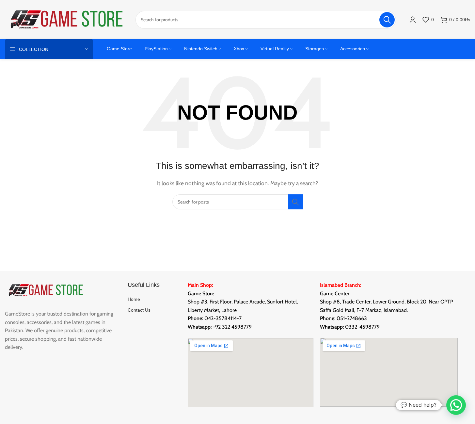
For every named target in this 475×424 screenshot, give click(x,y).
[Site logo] (67, 19)
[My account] (412, 19)
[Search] (295, 201)
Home (134, 299)
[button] (456, 405)
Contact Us (139, 310)
